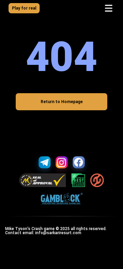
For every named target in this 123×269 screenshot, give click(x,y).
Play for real (24, 8)
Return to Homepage (62, 101)
